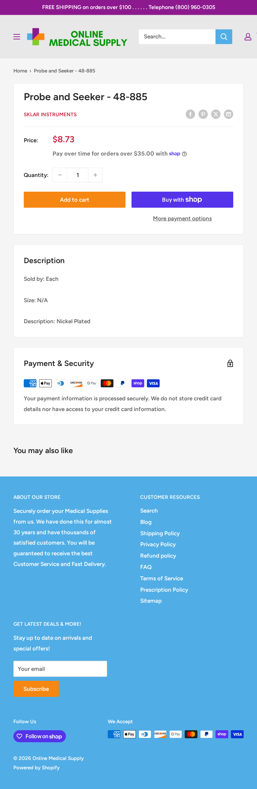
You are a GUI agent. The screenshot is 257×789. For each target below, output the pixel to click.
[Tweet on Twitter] (216, 114)
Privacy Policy (158, 544)
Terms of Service (161, 578)
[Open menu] (16, 36)
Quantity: (36, 175)
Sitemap (151, 600)
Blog (146, 522)
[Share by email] (228, 114)
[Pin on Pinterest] (203, 114)
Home (20, 71)
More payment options (182, 218)
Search (149, 510)
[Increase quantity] (95, 175)
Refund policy (158, 555)
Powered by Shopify (36, 768)
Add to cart (74, 199)
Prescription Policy (164, 589)
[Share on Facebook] (190, 114)
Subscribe (36, 688)
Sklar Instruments (50, 115)
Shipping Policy (160, 533)
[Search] (224, 36)
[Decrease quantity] (60, 175)
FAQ (146, 567)
